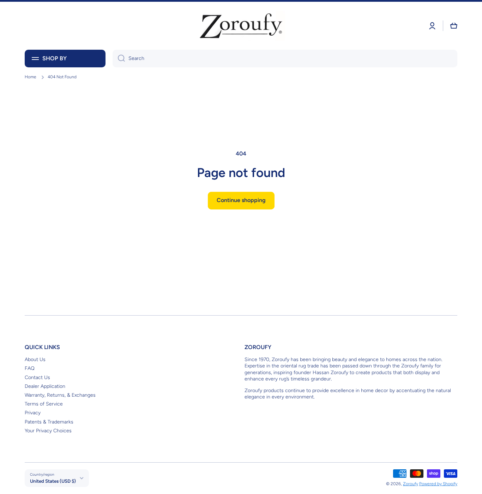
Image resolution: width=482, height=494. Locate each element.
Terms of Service (44, 404)
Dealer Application (45, 386)
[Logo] (241, 26)
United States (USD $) (53, 481)
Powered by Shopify (438, 483)
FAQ (30, 368)
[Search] (119, 58)
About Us (35, 359)
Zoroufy (410, 483)
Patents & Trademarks (49, 422)
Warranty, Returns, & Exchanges (60, 395)
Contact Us (37, 377)
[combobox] (285, 58)
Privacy (33, 413)
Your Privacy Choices (48, 431)
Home (30, 76)
